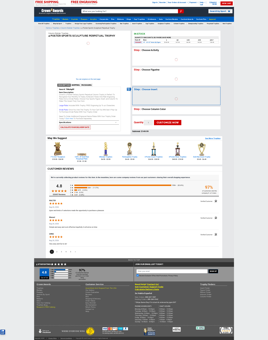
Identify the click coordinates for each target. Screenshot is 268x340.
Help (202, 2)
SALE (39, 301)
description (64, 85)
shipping (76, 85)
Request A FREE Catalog (46, 307)
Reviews (89, 294)
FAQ (87, 296)
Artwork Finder (206, 294)
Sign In (155, 2)
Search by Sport (218, 11)
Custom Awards (187, 19)
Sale (161, 19)
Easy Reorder (91, 303)
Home (48, 28)
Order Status (90, 301)
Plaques (84, 19)
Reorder (162, 2)
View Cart (226, 3)
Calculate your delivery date (74, 127)
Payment (193, 2)
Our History (90, 290)
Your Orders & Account (177, 2)
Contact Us (90, 309)
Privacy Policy (173, 276)
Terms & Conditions (66, 338)
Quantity (138, 122)
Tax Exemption (91, 305)
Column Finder (205, 296)
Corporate (104, 19)
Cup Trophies (139, 19)
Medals (65, 19)
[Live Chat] (2, 332)
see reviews (82, 279)
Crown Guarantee (92, 292)
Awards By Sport (43, 294)
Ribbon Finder (205, 292)
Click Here (69, 119)
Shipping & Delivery (93, 299)
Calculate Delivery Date (147, 289)
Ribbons (120, 19)
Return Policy (91, 307)
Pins (113, 19)
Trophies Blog (42, 305)
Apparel (212, 19)
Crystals (74, 19)
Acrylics (93, 19)
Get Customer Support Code (149, 287)
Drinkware (152, 19)
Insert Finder (205, 288)
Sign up (213, 271)
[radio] (134, 185)
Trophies (56, 19)
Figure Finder (205, 290)
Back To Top (134, 260)
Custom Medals (171, 19)
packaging (86, 85)
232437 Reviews (61, 194)
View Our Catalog (43, 303)
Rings (129, 19)
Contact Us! (153, 284)
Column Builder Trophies (70, 28)
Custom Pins (201, 19)
